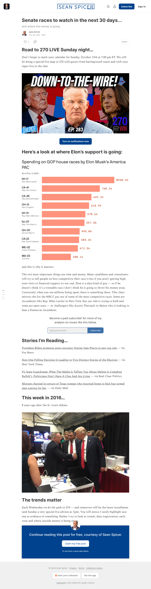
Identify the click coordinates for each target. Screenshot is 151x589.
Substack (60, 582)
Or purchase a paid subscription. (75, 551)
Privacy (73, 568)
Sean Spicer (34, 32)
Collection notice (94, 568)
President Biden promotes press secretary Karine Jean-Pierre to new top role (70, 348)
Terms (81, 568)
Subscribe (126, 6)
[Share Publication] (115, 6)
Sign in (142, 6)
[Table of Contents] (3, 294)
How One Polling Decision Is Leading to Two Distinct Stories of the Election (70, 360)
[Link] (17, 49)
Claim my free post (75, 543)
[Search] (108, 6)
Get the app (90, 575)
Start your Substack (68, 575)
